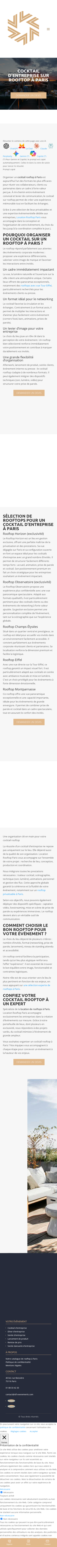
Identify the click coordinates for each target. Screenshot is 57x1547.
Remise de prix (14, 1342)
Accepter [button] (34, 1431)
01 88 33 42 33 (12, 1387)
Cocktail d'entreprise (17, 1328)
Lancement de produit (18, 1338)
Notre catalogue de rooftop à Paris (21, 1358)
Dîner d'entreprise (16, 1331)
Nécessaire (8, 1492)
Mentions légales (13, 1365)
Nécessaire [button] (5, 1489)
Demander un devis (28, 95)
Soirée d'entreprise (16, 1335)
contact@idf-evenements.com (19, 1394)
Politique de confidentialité (18, 1362)
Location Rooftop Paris (28, 217)
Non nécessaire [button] (7, 1515)
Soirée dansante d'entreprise (21, 1346)
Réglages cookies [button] (18, 1431)
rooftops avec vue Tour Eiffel (36, 285)
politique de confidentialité (16, 1195)
